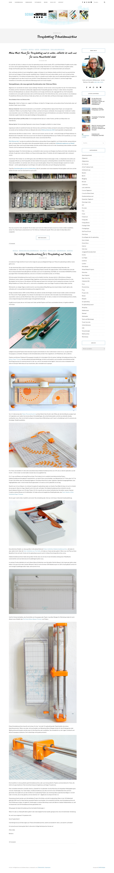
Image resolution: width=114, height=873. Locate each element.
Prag (83, 290)
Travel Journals (86, 322)
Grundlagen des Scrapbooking (29, 250)
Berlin (83, 175)
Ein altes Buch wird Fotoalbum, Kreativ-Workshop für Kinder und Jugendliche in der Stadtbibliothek (98, 101)
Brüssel (84, 181)
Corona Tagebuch (87, 190)
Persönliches (85, 287)
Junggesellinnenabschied (89, 252)
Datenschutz (41, 867)
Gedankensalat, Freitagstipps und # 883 (98, 134)
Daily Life (53, 2)
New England (85, 275)
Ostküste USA (86, 281)
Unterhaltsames (86, 325)
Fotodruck (85, 216)
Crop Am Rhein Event (88, 193)
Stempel (84, 313)
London (84, 263)
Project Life (52, 250)
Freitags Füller (86, 225)
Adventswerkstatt (87, 155)
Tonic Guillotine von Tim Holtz (32, 551)
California (85, 184)
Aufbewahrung (86, 170)
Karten (37, 49)
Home (10, 2)
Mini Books (43, 250)
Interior (84, 246)
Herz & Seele (85, 240)
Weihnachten (85, 334)
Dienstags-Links (86, 202)
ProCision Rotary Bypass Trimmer (32, 619)
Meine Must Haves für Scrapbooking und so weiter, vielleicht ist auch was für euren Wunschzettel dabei (43, 55)
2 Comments (12, 243)
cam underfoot (86, 187)
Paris (83, 284)
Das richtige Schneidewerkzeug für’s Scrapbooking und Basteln (42, 254)
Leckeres (84, 260)
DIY (83, 205)
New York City (86, 278)
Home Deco (85, 243)
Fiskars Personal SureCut (29, 414)
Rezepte (84, 298)
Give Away (85, 234)
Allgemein (24, 49)
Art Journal (85, 164)
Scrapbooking (19, 2)
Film (83, 211)
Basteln (31, 49)
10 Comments (12, 842)
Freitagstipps (85, 228)
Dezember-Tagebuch (87, 199)
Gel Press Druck (86, 231)
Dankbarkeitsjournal (87, 196)
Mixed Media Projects (88, 269)
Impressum (47, 867)
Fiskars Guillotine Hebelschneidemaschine (55, 549)
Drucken (84, 208)
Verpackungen (86, 331)
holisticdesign (102, 867)
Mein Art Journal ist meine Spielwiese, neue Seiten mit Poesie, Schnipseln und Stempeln (98, 127)
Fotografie (38, 2)
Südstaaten (85, 316)
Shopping (70, 250)
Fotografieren (86, 222)
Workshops (29, 2)
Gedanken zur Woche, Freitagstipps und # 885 (98, 109)
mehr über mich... (99, 82)
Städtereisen (85, 310)
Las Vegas (84, 257)
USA (83, 328)
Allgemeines (85, 161)
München (84, 272)
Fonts (83, 214)
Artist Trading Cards (87, 167)
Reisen (46, 2)
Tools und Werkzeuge (57, 49)
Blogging (84, 178)
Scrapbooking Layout (88, 304)
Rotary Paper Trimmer (15, 359)
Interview (84, 249)
